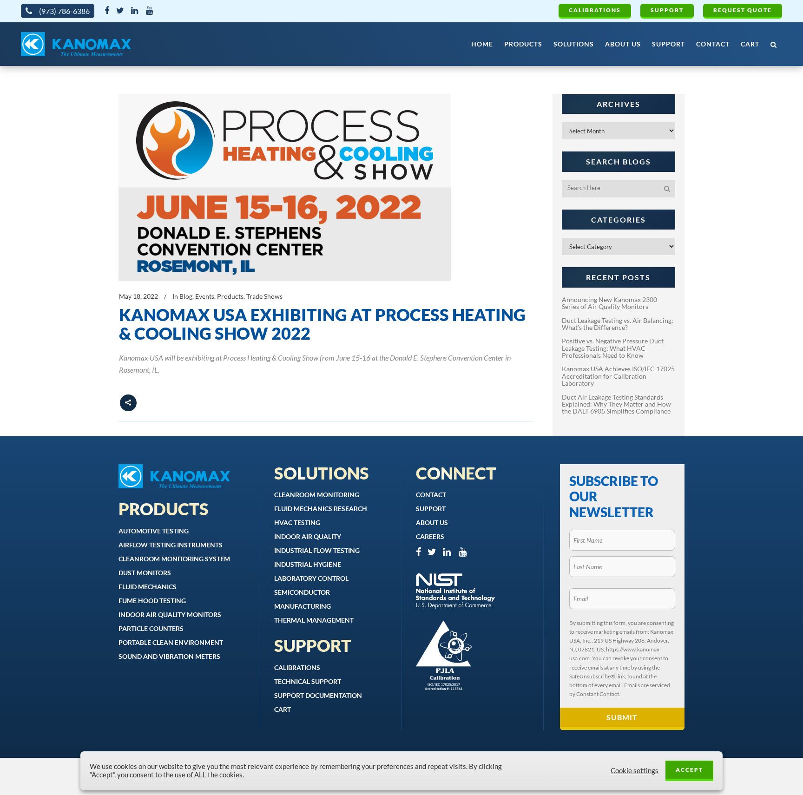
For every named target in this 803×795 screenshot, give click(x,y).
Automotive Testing (153, 531)
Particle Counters (151, 628)
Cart (282, 709)
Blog (185, 296)
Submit (622, 717)
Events (204, 296)
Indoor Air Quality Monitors (169, 614)
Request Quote (742, 10)
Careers (430, 536)
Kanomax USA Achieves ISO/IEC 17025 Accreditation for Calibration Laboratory (618, 376)
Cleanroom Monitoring (316, 495)
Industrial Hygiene (307, 564)
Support (667, 10)
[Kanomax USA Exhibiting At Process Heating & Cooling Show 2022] (284, 187)
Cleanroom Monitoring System (174, 559)
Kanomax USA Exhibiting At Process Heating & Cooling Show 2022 (322, 323)
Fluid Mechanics (147, 587)
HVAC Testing (297, 522)
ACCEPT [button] (689, 769)
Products (230, 296)
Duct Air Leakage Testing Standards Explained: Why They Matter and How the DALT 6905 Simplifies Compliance (616, 404)
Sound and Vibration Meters (169, 656)
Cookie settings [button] (634, 771)
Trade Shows (264, 296)
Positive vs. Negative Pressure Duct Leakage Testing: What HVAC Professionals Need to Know (613, 348)
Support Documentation (318, 695)
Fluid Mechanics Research (320, 508)
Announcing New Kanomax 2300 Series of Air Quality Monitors (609, 303)
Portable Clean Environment (170, 642)
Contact (431, 495)
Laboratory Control (311, 578)
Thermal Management (314, 620)
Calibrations (595, 10)
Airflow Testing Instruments (170, 545)
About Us (432, 522)
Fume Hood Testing (152, 600)
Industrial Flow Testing (317, 550)
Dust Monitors (144, 573)
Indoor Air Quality (307, 536)
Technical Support (307, 681)
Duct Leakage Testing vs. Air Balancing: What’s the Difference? (617, 323)
